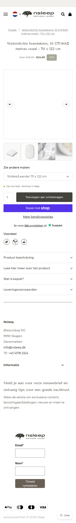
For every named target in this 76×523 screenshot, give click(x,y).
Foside (12, 30)
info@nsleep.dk (15, 347)
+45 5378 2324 (18, 353)
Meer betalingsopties (38, 217)
